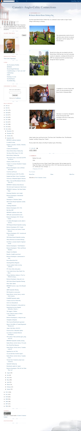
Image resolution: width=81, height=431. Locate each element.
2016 (7, 122)
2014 (7, 126)
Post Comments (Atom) (40, 177)
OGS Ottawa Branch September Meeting (16, 281)
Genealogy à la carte (11, 76)
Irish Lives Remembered (12, 302)
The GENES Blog (11, 80)
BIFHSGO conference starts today (14, 212)
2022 (7, 108)
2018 (7, 117)
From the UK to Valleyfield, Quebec (15, 330)
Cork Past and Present (12, 171)
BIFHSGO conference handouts (14, 140)
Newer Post (31, 174)
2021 (7, 110)
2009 (7, 399)
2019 (7, 115)
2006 (7, 406)
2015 (7, 124)
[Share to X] (33, 150)
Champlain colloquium (12, 319)
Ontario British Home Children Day (42, 15)
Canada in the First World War (14, 300)
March (8, 384)
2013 (7, 129)
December (9, 131)
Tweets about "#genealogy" (10, 58)
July (8, 375)
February (9, 387)
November (9, 133)
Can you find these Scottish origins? (15, 353)
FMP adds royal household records (14, 214)
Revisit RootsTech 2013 (12, 260)
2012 (7, 392)
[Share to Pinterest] (36, 150)
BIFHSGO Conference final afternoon (15, 184)
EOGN (8, 74)
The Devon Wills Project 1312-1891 (15, 153)
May (8, 380)
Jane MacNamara (11, 78)
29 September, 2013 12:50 (37, 168)
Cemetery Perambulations (12, 148)
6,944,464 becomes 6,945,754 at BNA (15, 174)
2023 (7, 105)
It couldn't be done (11, 142)
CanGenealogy (10, 73)
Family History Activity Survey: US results (16, 343)
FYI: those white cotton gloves (13, 269)
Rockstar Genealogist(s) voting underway (16, 305)
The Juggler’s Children (12, 311)
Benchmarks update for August (14, 366)
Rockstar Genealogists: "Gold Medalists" (16, 245)
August (8, 373)
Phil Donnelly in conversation (13, 292)
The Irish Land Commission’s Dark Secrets (16, 187)
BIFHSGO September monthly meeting (15, 340)
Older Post (71, 174)
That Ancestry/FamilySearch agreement (15, 322)
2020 (7, 112)
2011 (7, 394)
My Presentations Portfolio (13, 65)
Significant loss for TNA (12, 351)
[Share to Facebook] (34, 150)
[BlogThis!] (31, 150)
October (9, 135)
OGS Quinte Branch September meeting (16, 237)
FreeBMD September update (13, 298)
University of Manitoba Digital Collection (16, 178)
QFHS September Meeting (13, 290)
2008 (7, 401)
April (8, 382)
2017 (7, 119)
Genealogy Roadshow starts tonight (15, 193)
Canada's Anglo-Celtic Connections (34, 7)
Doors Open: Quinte (11, 283)
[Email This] (30, 150)
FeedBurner (18, 98)
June (8, 377)
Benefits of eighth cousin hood (13, 254)
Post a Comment (32, 171)
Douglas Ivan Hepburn (12, 252)
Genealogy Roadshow (11, 205)
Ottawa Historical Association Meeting (15, 239)
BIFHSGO (9, 67)
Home (52, 174)
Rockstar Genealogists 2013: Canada (15, 227)
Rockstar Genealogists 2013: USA (14, 208)
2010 (7, 396)
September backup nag (12, 364)
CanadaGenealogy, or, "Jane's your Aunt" (16, 71)
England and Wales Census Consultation (16, 176)
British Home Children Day (13, 155)
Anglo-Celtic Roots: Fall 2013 (13, 328)
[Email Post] (37, 148)
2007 (7, 404)
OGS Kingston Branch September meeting (16, 225)
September (9, 138)
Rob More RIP (10, 210)
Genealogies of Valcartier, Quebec (14, 199)
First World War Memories (13, 345)
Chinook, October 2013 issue (13, 161)
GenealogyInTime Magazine (13, 262)
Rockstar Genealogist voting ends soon (15, 279)
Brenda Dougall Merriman (13, 69)
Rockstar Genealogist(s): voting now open (16, 317)
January (9, 389)
